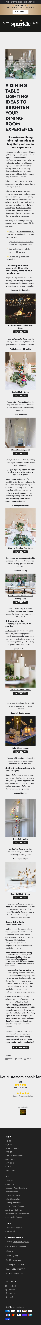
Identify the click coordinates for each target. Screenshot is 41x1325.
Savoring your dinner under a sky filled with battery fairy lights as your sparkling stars (20, 234)
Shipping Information (13, 1202)
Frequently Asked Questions (16, 1188)
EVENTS (8, 1152)
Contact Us (9, 1184)
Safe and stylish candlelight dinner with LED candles (18, 250)
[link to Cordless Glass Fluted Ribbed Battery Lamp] (20, 604)
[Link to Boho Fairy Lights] (20, 844)
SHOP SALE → (20, 12)
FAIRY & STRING (11, 1148)
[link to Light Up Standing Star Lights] (20, 553)
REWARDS (9, 1163)
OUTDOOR (9, 1144)
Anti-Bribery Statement (13, 1210)
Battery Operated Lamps (15, 1018)
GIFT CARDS (10, 1159)
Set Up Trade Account (13, 1227)
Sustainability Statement (14, 1217)
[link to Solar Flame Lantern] (20, 753)
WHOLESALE (10, 1170)
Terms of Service (11, 1191)
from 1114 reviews (20, 1087)
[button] (18, 1118)
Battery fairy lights (24, 280)
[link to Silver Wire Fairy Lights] (20, 455)
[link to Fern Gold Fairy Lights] (20, 899)
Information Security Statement (17, 1213)
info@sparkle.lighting (21, 1241)
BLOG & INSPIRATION (14, 1155)
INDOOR (9, 1141)
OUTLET (8, 1166)
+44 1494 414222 (19, 1246)
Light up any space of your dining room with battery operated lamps (20, 243)
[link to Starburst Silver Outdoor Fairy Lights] (20, 333)
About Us (9, 1180)
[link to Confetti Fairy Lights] (20, 397)
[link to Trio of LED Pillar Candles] (20, 695)
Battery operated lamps (15, 479)
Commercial (10, 1231)
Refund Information (12, 1199)
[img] (20, 1084)
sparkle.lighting (18, 1307)
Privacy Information (12, 1195)
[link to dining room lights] (20, 1049)
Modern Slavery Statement (15, 1206)
